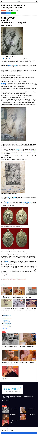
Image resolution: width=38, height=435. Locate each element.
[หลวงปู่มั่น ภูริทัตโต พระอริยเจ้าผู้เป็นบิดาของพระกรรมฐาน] (10, 339)
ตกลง (19, 433)
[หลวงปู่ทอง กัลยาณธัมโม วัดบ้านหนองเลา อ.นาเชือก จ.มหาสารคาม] (19, 303)
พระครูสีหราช (3, 58)
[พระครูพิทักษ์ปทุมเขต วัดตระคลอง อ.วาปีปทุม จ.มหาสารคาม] (31, 291)
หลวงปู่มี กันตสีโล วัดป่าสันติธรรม (24, 152)
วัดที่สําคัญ (5, 328)
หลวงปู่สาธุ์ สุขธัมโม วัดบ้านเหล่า (26, 202)
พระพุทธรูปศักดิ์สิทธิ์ (7, 326)
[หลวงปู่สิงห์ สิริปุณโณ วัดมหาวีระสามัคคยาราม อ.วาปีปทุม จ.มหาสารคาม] (19, 291)
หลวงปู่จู (8, 58)
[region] (19, 431)
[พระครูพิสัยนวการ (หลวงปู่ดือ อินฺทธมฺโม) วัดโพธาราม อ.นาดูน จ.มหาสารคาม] (31, 303)
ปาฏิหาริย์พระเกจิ (6, 321)
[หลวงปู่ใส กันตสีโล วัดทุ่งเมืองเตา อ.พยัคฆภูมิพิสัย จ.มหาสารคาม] (6, 303)
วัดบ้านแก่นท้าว (14, 279)
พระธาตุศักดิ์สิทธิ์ (6, 325)
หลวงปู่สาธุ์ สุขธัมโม (23, 279)
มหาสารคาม (10, 279)
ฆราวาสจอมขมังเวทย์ (7, 315)
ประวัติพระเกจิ (5, 320)
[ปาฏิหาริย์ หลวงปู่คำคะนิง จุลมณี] (10, 371)
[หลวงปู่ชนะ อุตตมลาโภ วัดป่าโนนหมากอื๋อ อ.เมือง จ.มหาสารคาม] (6, 291)
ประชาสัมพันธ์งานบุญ (7, 318)
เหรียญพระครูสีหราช (7, 202)
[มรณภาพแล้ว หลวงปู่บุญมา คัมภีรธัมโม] (27, 355)
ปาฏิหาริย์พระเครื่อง (7, 323)
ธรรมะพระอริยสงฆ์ (6, 317)
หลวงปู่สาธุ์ (7, 261)
